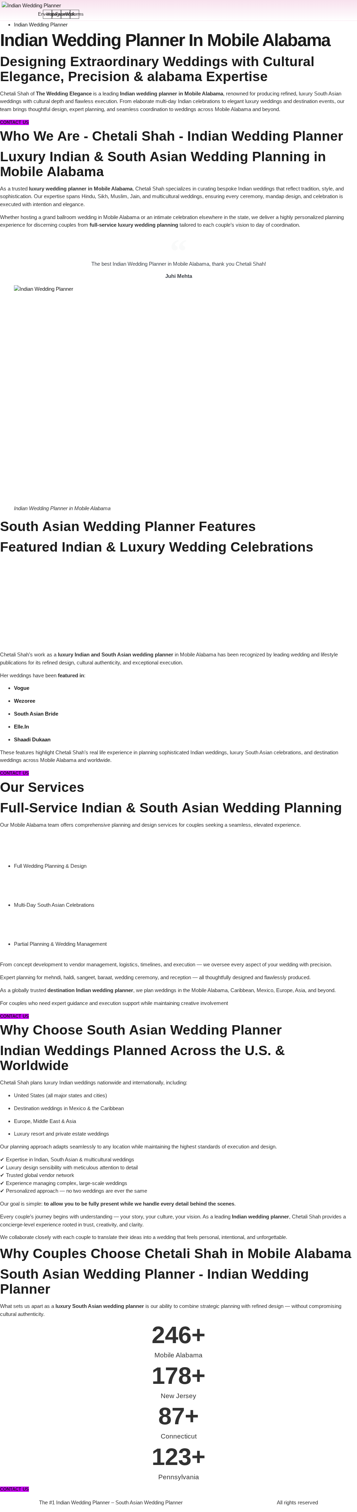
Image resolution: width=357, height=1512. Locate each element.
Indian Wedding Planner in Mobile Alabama (165, 40)
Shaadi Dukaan (32, 739)
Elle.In (21, 727)
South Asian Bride (36, 714)
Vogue (21, 688)
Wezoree (24, 701)
